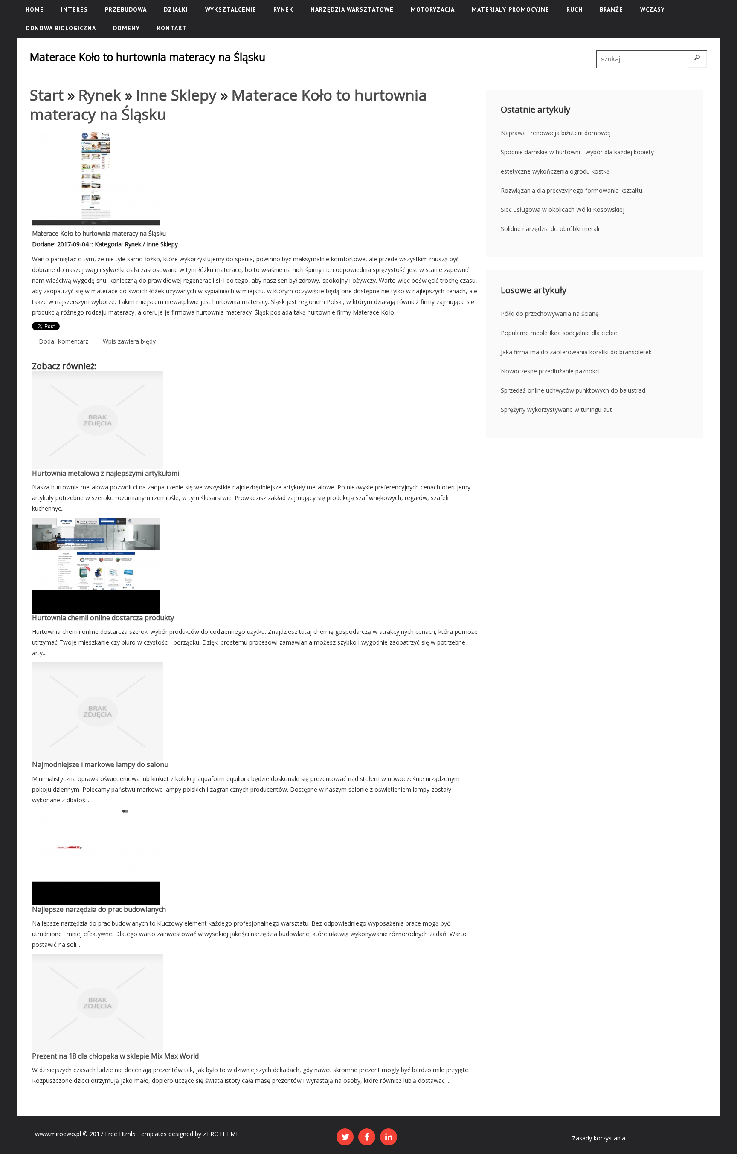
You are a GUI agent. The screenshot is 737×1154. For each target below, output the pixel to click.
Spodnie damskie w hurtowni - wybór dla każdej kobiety (577, 152)
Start (47, 95)
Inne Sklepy (176, 95)
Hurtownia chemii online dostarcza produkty (103, 617)
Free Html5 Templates (136, 1134)
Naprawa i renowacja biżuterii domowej (556, 133)
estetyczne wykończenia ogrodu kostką (555, 171)
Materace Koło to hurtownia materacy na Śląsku (99, 233)
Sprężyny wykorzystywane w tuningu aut (556, 409)
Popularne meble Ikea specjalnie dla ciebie (559, 333)
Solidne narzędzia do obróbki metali (550, 229)
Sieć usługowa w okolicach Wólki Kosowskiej (562, 209)
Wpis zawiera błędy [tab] (129, 341)
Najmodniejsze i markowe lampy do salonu (100, 764)
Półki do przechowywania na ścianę (550, 313)
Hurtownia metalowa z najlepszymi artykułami (105, 473)
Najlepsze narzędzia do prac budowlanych (99, 909)
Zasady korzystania (598, 1138)
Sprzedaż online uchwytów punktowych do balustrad (573, 390)
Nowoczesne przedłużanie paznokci (550, 371)
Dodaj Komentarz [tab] (63, 341)
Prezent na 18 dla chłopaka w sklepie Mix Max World (115, 1056)
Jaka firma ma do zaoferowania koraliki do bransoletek (576, 352)
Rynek (99, 95)
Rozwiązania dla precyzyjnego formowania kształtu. (572, 190)
